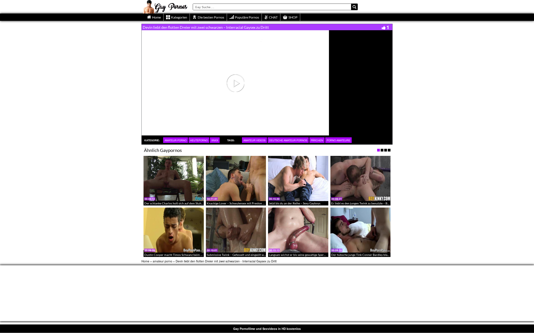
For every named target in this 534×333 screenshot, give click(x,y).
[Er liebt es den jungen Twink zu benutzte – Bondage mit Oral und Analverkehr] (360, 178)
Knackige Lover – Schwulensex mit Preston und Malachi (243, 203)
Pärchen (317, 140)
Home (145, 261)
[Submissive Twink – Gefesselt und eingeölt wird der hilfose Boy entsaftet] (236, 230)
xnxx (214, 140)
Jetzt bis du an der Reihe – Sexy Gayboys (294, 203)
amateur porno (175, 140)
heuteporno (199, 140)
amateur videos (254, 140)
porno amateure (338, 140)
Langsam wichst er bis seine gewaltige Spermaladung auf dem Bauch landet (317, 255)
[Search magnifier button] (354, 7)
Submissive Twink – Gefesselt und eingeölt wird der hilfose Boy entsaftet (253, 255)
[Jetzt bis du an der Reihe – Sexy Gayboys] (298, 178)
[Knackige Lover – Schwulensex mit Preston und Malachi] (236, 178)
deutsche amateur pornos (288, 140)
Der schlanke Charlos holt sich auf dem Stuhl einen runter (181, 203)
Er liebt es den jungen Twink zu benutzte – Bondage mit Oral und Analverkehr (381, 203)
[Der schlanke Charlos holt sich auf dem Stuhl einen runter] (174, 178)
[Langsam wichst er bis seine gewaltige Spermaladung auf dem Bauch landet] (298, 230)
